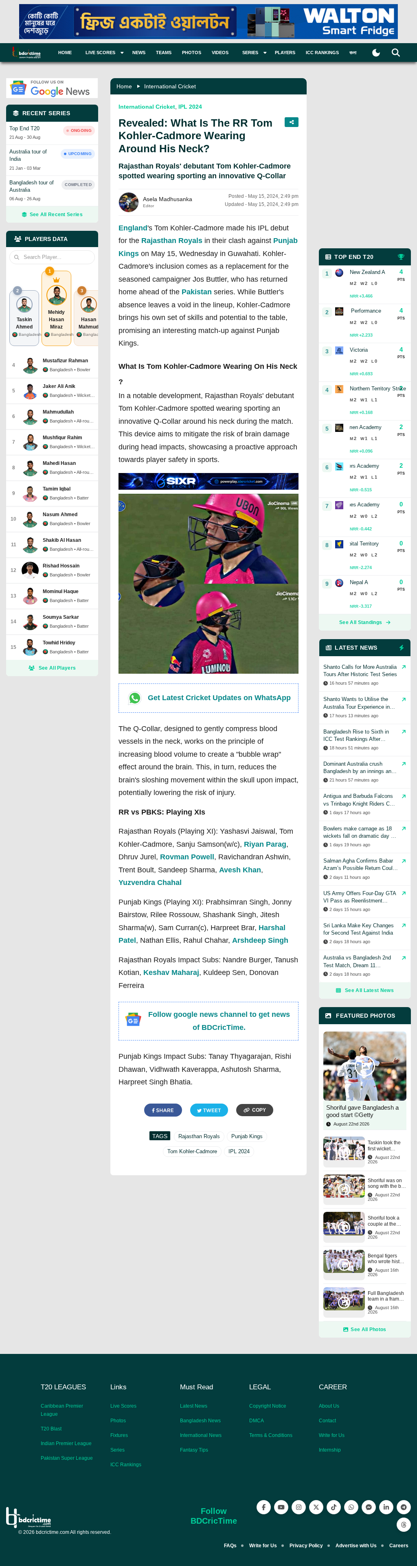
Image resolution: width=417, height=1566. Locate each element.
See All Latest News (369, 990)
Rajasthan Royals (171, 241)
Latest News (193, 1406)
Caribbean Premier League (62, 1410)
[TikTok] (334, 1507)
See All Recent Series (56, 214)
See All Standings (360, 622)
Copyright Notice (267, 1406)
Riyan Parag (265, 844)
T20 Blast (51, 1429)
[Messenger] (369, 1507)
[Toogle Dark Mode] (376, 52)
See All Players (57, 668)
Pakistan (197, 292)
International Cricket (170, 86)
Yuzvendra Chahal (150, 882)
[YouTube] (281, 1507)
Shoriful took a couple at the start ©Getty (383, 1221)
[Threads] (404, 1525)
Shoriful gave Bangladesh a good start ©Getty (362, 1111)
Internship (330, 1450)
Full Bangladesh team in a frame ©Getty (386, 1296)
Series (117, 1450)
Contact (327, 1421)
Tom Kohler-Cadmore (192, 1151)
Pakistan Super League (67, 1458)
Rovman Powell (187, 857)
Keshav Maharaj (171, 972)
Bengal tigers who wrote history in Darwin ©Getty (387, 1259)
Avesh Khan (240, 870)
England (133, 228)
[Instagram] (299, 1507)
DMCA (256, 1421)
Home (65, 52)
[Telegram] (404, 1507)
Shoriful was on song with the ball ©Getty (387, 1183)
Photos (191, 52)
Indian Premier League (66, 1443)
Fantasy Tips (194, 1450)
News (138, 52)
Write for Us (332, 1435)
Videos (220, 52)
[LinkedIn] (386, 1507)
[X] (316, 1507)
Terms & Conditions (270, 1435)
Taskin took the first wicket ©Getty (384, 1146)
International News (201, 1435)
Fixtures (119, 1435)
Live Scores (123, 1406)
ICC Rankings (322, 52)
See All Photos (368, 1329)
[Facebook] (264, 1507)
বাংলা (352, 52)
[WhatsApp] (351, 1507)
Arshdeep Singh (260, 940)
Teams (163, 52)
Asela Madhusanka (167, 199)
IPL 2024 (190, 106)
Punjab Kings (247, 1136)
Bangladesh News (200, 1421)
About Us (329, 1406)
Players (285, 52)
